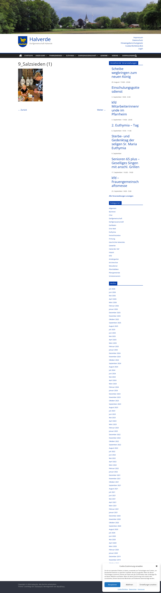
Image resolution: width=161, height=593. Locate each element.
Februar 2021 (114, 509)
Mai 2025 (112, 336)
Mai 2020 (112, 539)
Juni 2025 (112, 333)
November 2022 (115, 438)
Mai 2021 (112, 499)
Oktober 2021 (114, 482)
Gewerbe (104, 56)
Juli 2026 (112, 289)
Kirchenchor (113, 262)
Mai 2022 (112, 458)
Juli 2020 (112, 533)
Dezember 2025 (114, 313)
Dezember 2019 (114, 556)
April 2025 (112, 340)
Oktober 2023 (114, 401)
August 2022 (113, 448)
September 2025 (115, 323)
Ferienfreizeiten (115, 235)
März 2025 (113, 343)
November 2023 (115, 397)
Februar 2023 (114, 428)
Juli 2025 (112, 329)
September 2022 (115, 445)
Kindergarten (114, 259)
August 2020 (113, 529)
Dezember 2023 (114, 394)
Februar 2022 (114, 468)
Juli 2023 (112, 411)
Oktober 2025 (114, 319)
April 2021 (112, 502)
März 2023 (113, 424)
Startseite (28, 56)
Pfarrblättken (114, 269)
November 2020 (115, 519)
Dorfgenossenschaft (87, 56)
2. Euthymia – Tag (125, 125)
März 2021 (113, 506)
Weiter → (101, 110)
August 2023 (113, 407)
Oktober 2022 (114, 441)
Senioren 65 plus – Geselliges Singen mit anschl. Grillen (126, 163)
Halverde (40, 39)
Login (140, 48)
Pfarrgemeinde (55, 56)
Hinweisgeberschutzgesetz (132, 43)
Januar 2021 (113, 512)
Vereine (115, 56)
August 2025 (113, 326)
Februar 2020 (114, 550)
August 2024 (113, 367)
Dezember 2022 (114, 434)
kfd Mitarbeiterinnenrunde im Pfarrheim (125, 108)
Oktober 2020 (114, 523)
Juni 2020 (112, 536)
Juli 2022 (112, 451)
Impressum (141, 589)
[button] (157, 566)
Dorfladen (112, 225)
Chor (110, 215)
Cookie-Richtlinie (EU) (134, 46)
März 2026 (113, 302)
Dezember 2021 (114, 475)
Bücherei (112, 212)
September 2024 (115, 363)
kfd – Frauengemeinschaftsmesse (125, 181)
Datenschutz (133, 589)
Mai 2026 (112, 296)
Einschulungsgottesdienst (125, 89)
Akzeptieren (112, 584)
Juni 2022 (112, 455)
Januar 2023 (113, 431)
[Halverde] (20, 55)
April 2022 (112, 462)
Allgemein (112, 208)
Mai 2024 (112, 377)
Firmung (112, 239)
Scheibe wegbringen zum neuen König (124, 72)
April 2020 (112, 543)
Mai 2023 (112, 418)
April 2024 (112, 380)
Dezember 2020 (114, 516)
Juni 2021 (112, 495)
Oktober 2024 (114, 360)
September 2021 (115, 485)
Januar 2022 (113, 472)
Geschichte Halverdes (117, 242)
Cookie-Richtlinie (123, 589)
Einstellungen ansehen (148, 584)
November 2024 (115, 357)
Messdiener (113, 266)
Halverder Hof (114, 249)
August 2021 (113, 489)
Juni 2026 (112, 292)
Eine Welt (112, 229)
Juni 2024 (112, 373)
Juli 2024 (112, 370)
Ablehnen (129, 584)
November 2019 (115, 560)
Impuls (111, 252)
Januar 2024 (113, 390)
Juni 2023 (112, 414)
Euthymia (70, 56)
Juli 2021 (112, 492)
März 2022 (113, 465)
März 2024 (113, 384)
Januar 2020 (113, 553)
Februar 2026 (114, 306)
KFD (110, 256)
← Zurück (22, 110)
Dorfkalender (128, 56)
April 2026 (112, 299)
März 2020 (113, 546)
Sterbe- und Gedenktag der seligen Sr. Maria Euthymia (124, 142)
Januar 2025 (113, 350)
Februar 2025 (114, 346)
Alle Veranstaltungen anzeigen (121, 196)
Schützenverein (114, 276)
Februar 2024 (114, 387)
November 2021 (115, 479)
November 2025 (115, 316)
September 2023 (115, 404)
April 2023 (112, 421)
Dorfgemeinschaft (115, 218)
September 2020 (115, 526)
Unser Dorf (40, 56)
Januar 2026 (113, 309)
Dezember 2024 (114, 353)
